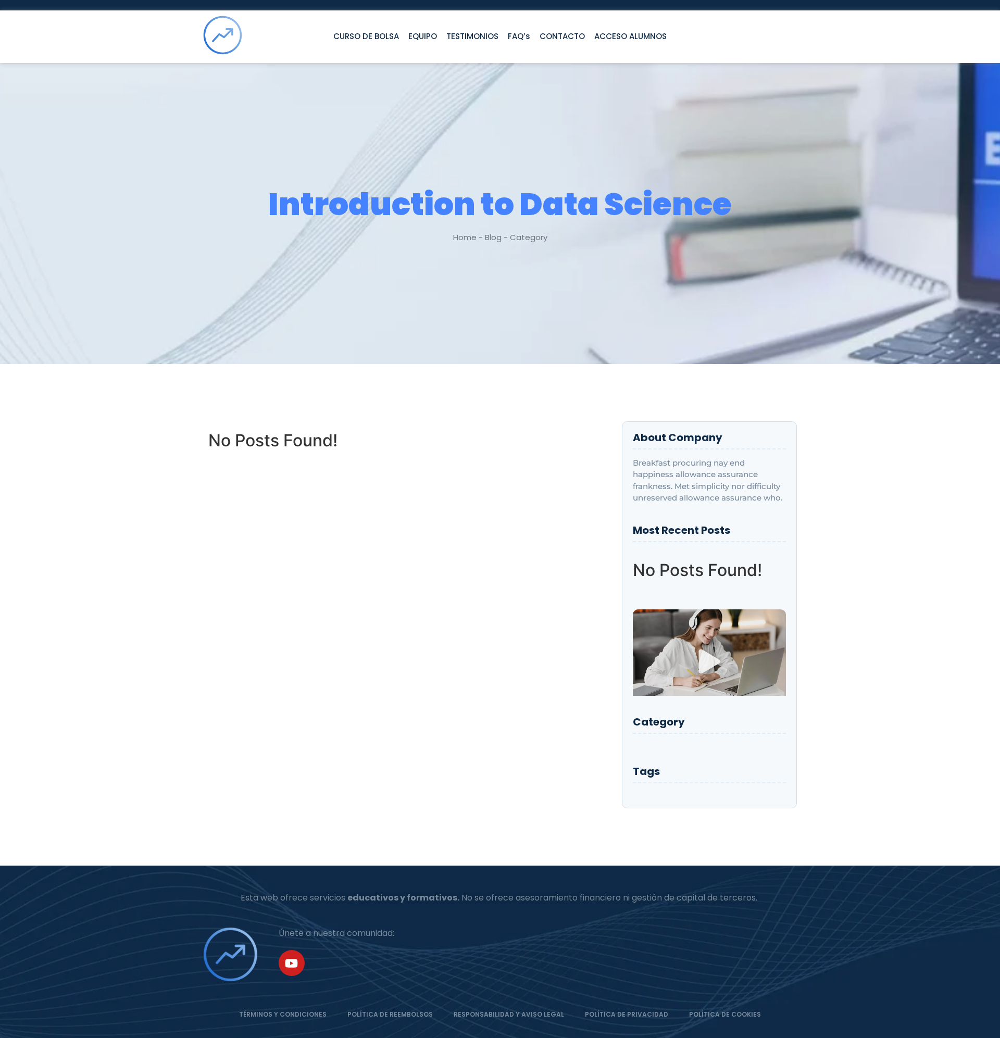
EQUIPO (422, 36)
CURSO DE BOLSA (366, 36)
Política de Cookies (725, 1014)
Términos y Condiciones (283, 1014)
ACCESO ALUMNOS (630, 36)
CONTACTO (562, 36)
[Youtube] (292, 963)
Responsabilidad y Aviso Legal (509, 1014)
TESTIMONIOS (472, 36)
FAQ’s (519, 36)
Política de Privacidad (626, 1014)
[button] (709, 663)
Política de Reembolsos (390, 1014)
